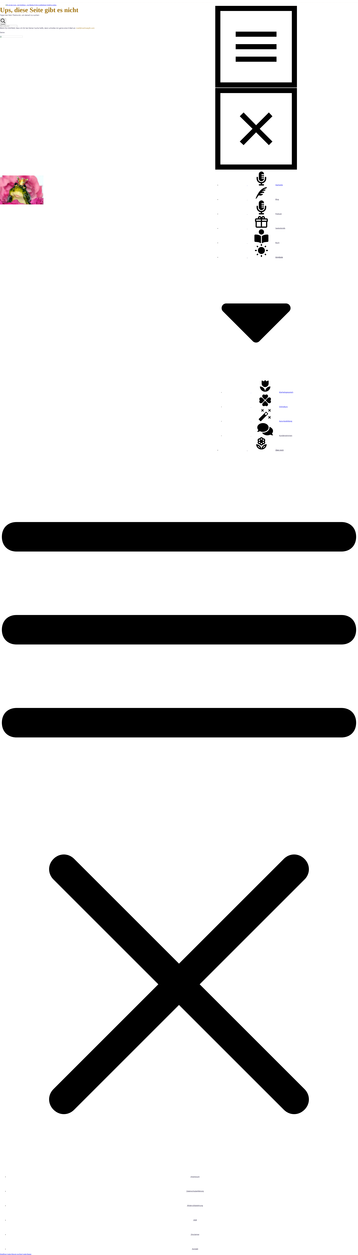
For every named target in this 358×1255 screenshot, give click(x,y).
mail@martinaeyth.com (85, 28)
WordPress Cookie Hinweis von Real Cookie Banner (15, 1254)
